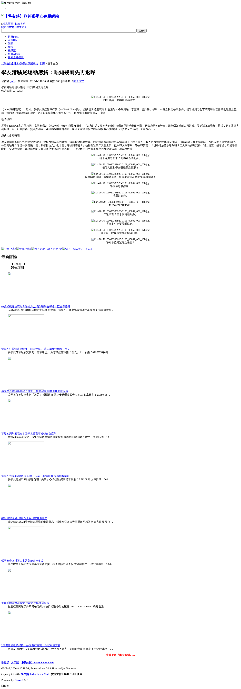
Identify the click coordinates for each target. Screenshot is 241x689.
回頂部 (5, 685)
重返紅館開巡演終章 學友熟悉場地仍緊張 (25, 603)
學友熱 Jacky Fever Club (35, 674)
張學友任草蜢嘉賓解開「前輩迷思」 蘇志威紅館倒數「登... (35, 348)
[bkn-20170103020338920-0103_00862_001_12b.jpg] (120, 211)
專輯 (10, 47)
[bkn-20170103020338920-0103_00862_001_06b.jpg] (120, 173)
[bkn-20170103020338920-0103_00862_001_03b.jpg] (120, 155)
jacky (13, 81)
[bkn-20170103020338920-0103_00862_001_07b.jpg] (120, 230)
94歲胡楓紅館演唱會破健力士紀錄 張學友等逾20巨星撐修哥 (35, 306)
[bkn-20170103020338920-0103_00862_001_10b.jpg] (120, 239)
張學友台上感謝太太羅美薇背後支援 (22, 560)
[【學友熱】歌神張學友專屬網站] (30, 16)
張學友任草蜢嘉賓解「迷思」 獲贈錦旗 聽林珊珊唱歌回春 (34, 391)
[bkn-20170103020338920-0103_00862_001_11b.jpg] (121, 201)
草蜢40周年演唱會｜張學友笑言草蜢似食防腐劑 (28, 433)
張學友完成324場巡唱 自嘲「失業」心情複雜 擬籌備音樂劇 (35, 476)
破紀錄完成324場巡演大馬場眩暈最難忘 (24, 518)
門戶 (42, 63)
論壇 (13, 40)
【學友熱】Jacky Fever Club (37, 662)
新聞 (10, 43)
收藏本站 (20, 23)
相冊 (14, 54)
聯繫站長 (21, 27)
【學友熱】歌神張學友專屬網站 (19, 63)
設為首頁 (7, 23)
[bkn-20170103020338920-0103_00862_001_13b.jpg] (120, 220)
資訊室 (12, 50)
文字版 (15, 662)
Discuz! (18, 680)
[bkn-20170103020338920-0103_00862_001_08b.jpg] (120, 183)
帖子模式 (78, 81)
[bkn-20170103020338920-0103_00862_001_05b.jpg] (120, 164)
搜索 (16, 57)
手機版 (5, 662)
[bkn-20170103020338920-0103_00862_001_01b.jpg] (120, 97)
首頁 (13, 36)
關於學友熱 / (8, 27)
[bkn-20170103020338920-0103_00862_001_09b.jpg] (120, 192)
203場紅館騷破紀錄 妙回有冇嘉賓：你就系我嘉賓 (30, 645)
